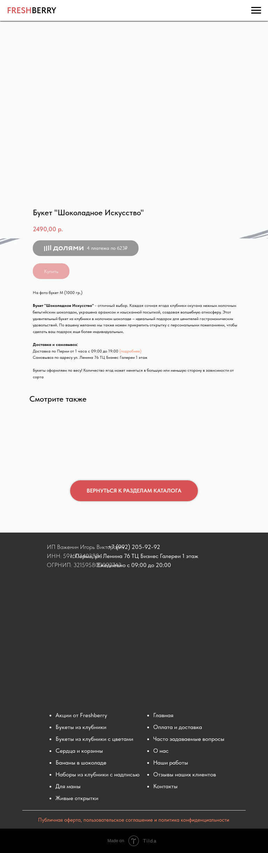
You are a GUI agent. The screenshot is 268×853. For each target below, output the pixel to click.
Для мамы (68, 786)
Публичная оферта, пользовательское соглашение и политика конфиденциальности (133, 820)
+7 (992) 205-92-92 (134, 546)
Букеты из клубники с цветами (94, 738)
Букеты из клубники (80, 726)
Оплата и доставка (177, 726)
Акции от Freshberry (81, 715)
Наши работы (170, 762)
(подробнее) (130, 351)
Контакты (165, 786)
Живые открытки (76, 797)
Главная (163, 715)
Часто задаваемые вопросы (188, 738)
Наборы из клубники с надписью (97, 774)
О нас (161, 750)
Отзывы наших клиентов (184, 774)
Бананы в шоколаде (80, 762)
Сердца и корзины (79, 750)
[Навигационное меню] (256, 10)
